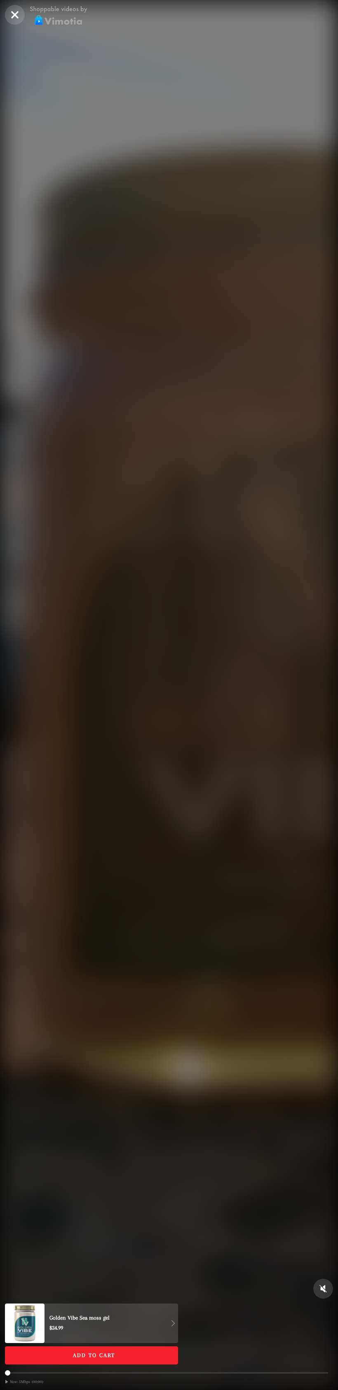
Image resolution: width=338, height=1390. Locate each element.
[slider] (166, 1373)
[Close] (15, 15)
